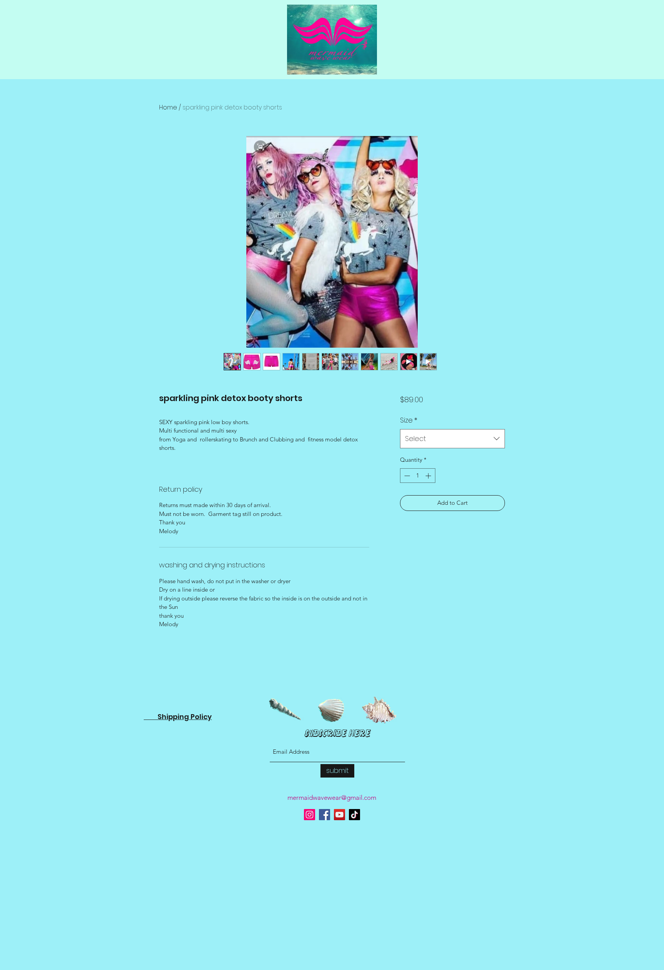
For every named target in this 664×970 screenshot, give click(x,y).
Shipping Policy (178, 865)
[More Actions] (515, 772)
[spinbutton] (417, 476)
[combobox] (452, 438)
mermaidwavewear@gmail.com (331, 946)
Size (408, 420)
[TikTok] (354, 963)
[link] (198, 413)
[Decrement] (406, 476)
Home (168, 107)
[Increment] (429, 476)
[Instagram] (309, 963)
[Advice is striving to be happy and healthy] (339, 963)
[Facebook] (324, 963)
